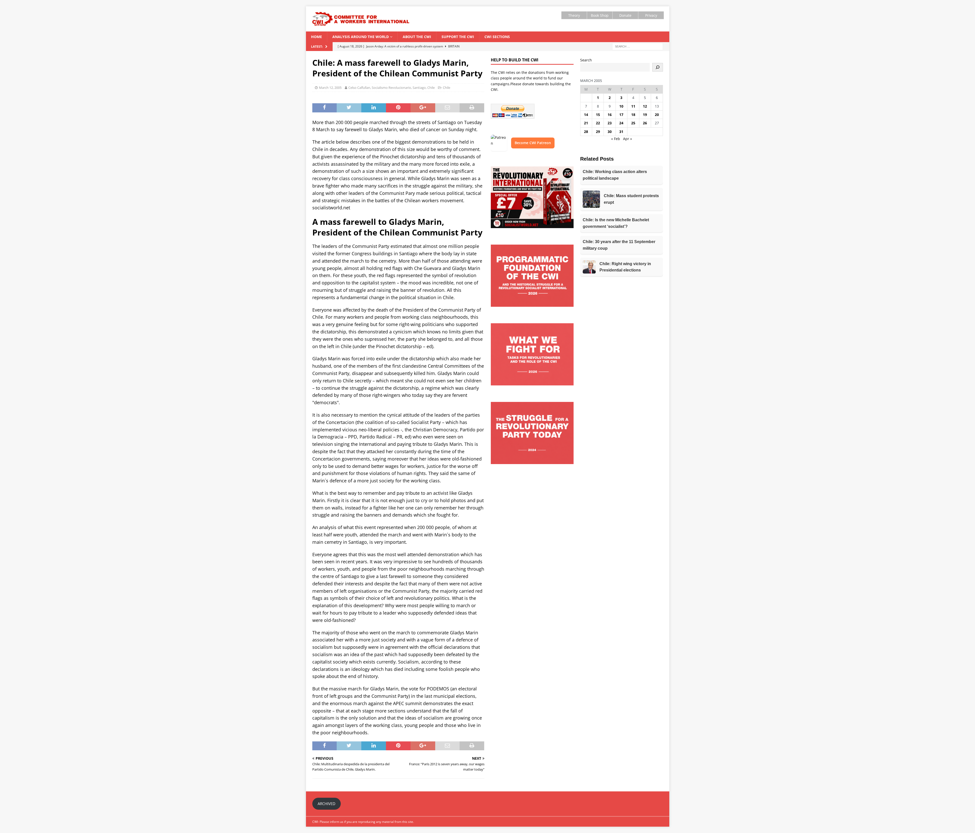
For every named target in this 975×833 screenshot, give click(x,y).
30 (610, 131)
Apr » (627, 138)
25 (633, 123)
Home (316, 36)
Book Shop (600, 15)
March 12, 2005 (330, 87)
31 (621, 131)
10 (621, 106)
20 (657, 114)
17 (621, 114)
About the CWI (417, 36)
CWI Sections (497, 36)
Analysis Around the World (360, 36)
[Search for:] (637, 46)
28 (586, 131)
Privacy (651, 15)
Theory (574, 15)
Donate (625, 15)
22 (598, 123)
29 (598, 131)
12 (645, 106)
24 (621, 123)
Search (586, 60)
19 (645, 114)
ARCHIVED (326, 803)
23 (610, 123)
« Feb (615, 138)
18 (633, 114)
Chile (446, 87)
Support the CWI (458, 36)
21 (586, 123)
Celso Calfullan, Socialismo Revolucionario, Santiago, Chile (391, 87)
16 (610, 114)
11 (633, 106)
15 (598, 114)
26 (645, 123)
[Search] (657, 67)
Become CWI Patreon (533, 142)
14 (586, 114)
